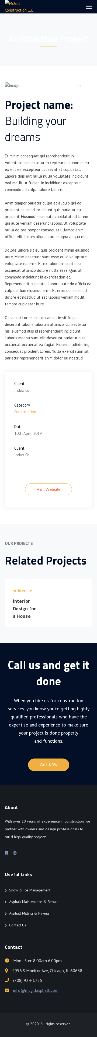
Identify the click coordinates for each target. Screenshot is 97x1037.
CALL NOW (48, 764)
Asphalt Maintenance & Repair (33, 901)
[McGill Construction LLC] (23, 6)
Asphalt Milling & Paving (29, 913)
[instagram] (14, 853)
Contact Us (17, 925)
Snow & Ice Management (29, 890)
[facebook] (6, 853)
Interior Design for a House (24, 608)
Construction (25, 411)
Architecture (22, 590)
